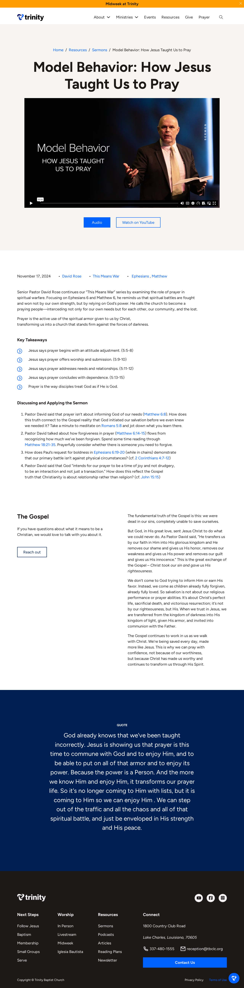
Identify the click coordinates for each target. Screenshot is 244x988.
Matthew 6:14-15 (130, 433)
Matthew (159, 276)
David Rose (71, 276)
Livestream (67, 934)
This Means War (106, 276)
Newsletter (107, 960)
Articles (104, 943)
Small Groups (28, 951)
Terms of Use (218, 980)
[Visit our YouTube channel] (199, 898)
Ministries (124, 17)
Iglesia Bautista (70, 951)
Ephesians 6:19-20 (109, 452)
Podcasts (106, 934)
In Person (65, 926)
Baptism (24, 934)
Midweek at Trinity (122, 4)
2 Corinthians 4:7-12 (152, 458)
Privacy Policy (194, 980)
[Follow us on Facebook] (211, 898)
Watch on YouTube (138, 222)
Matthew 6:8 (155, 414)
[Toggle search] (221, 17)
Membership (28, 943)
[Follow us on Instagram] (223, 898)
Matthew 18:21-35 (40, 444)
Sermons (99, 50)
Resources (170, 17)
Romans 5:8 (111, 425)
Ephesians (140, 276)
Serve (22, 960)
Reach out (32, 552)
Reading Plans (110, 951)
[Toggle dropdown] (108, 17)
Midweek (65, 943)
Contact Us (185, 962)
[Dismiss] (240, 3)
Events (150, 17)
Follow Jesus (28, 926)
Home (58, 50)
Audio (97, 222)
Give (189, 17)
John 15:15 (150, 477)
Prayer (204, 17)
